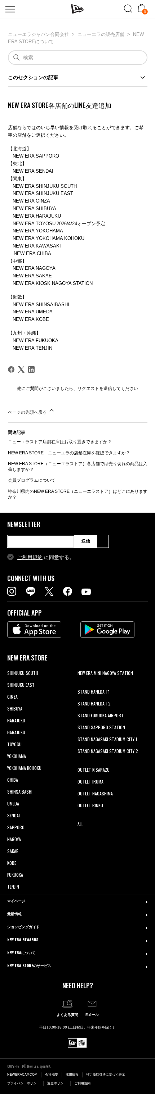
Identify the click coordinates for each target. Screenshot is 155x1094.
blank (82, 685)
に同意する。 (45, 557)
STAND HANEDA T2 (94, 703)
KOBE (11, 863)
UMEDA (13, 803)
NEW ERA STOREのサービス (29, 965)
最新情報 (14, 913)
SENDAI (13, 815)
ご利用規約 (30, 557)
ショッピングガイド (23, 926)
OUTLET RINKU (90, 805)
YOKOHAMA (16, 756)
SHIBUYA (14, 708)
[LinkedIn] (31, 369)
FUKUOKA (15, 875)
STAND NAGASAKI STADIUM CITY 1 (107, 739)
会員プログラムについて (32, 480)
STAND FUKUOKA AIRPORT (101, 715)
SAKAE (12, 851)
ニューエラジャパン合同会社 (38, 34)
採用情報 (72, 1074)
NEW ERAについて (21, 952)
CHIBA (12, 780)
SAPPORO (16, 827)
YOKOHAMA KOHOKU (24, 768)
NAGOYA (14, 839)
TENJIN (13, 887)
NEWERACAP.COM (22, 1074)
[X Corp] (21, 369)
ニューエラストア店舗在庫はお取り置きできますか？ (60, 441)
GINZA (12, 697)
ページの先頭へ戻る (28, 412)
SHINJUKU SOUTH (22, 673)
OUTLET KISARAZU (94, 770)
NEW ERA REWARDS (22, 939)
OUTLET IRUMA (90, 781)
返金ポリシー (57, 1083)
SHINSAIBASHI (19, 792)
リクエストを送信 (95, 388)
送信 (85, 541)
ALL (80, 824)
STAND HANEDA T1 (94, 692)
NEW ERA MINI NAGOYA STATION (105, 673)
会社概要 (51, 1074)
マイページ (16, 900)
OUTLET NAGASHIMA (95, 793)
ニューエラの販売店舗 (101, 34)
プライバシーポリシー (23, 1083)
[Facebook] (11, 369)
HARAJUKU (16, 720)
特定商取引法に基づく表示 (105, 1074)
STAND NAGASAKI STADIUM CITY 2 (108, 751)
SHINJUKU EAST (21, 685)
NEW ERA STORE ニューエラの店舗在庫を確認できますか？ (69, 452)
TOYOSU (14, 744)
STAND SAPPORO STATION (101, 727)
